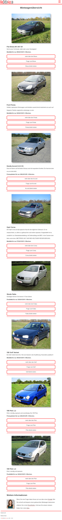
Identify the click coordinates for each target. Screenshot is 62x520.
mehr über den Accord (31, 178)
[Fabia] (31, 292)
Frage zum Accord (31, 183)
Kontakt (50, 499)
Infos (28, 508)
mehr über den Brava (31, 56)
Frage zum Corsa (31, 250)
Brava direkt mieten (31, 66)
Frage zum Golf (31, 367)
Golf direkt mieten (31, 372)
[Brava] (31, 45)
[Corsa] (31, 225)
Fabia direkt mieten (31, 313)
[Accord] (31, 164)
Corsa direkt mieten (31, 255)
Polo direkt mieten (31, 430)
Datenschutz (4, 515)
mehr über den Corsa (31, 245)
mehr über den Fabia (31, 304)
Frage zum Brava (31, 61)
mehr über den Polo (31, 420)
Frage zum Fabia (31, 308)
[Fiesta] (31, 103)
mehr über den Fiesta (31, 117)
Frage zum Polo (31, 425)
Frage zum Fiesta (31, 122)
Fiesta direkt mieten (31, 127)
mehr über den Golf (31, 362)
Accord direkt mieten (31, 188)
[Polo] (31, 409)
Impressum (3, 512)
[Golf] (31, 350)
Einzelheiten (31, 505)
